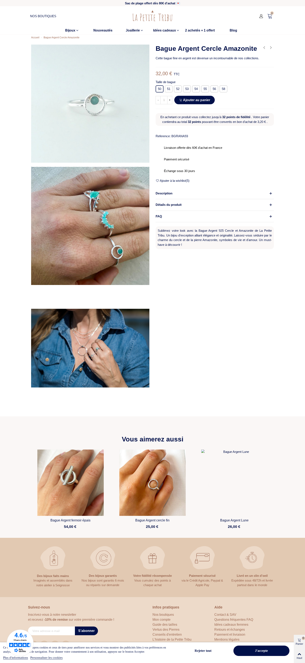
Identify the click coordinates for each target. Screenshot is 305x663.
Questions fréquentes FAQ (233, 619)
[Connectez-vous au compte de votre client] (261, 16)
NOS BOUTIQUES (43, 16)
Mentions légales (226, 639)
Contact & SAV (225, 614)
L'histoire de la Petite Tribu (172, 639)
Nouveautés (102, 30)
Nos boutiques (163, 614)
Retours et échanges (229, 629)
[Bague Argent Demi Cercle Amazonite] (264, 48)
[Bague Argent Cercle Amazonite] (90, 103)
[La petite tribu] (152, 16)
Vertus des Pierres (165, 629)
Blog (233, 30)
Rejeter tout (203, 650)
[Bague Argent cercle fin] (152, 483)
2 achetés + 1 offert (200, 30)
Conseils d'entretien (167, 634)
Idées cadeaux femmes (231, 624)
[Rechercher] (254, 16)
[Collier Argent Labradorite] (271, 48)
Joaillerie (133, 30)
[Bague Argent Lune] (234, 483)
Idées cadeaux (164, 30)
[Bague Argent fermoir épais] (70, 483)
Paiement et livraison (229, 634)
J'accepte (261, 650)
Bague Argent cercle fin (152, 520)
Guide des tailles (164, 624)
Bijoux (70, 30)
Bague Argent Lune (234, 520)
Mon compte (161, 619)
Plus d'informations (15, 657)
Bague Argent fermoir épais (70, 520)
